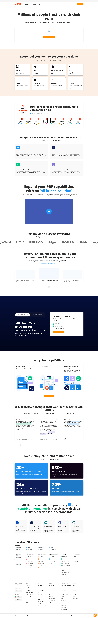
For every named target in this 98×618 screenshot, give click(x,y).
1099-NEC (44, 601)
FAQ (63, 596)
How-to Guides (63, 607)
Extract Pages (30, 561)
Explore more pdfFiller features (48, 263)
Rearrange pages (31, 559)
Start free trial (58, 332)
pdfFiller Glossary (64, 609)
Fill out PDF (64, 558)
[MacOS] (18, 591)
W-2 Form (39, 597)
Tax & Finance (52, 600)
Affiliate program (29, 596)
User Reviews (63, 605)
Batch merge (30, 565)
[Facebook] (15, 616)
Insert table (64, 574)
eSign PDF (41, 549)
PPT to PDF (53, 558)
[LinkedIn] (21, 616)
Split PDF (29, 556)
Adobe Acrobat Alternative (66, 585)
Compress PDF (18, 547)
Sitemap (62, 602)
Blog (62, 596)
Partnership (28, 602)
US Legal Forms (75, 587)
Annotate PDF (65, 568)
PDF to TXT (41, 567)
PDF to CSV (41, 558)
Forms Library (40, 585)
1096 (43, 599)
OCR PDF (17, 561)
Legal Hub (28, 590)
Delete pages (64, 556)
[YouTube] (27, 616)
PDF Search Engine (41, 588)
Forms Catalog (40, 592)
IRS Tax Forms (40, 594)
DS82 (41, 599)
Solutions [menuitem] (27, 4)
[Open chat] (95, 615)
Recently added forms (42, 605)
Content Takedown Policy (48, 615)
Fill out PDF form (54, 549)
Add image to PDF (65, 572)
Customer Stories (64, 603)
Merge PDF (18, 549)
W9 (42, 597)
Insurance (51, 592)
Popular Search (40, 596)
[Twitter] (18, 616)
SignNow (74, 585)
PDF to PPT (41, 559)
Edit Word (64, 570)
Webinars (62, 598)
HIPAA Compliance (29, 594)
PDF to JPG (41, 561)
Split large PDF (30, 567)
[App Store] (18, 600)
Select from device (49, 37)
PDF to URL (41, 565)
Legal (50, 602)
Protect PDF (53, 547)
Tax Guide (39, 607)
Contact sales (75, 596)
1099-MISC (40, 601)
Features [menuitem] (34, 4)
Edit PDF (29, 547)
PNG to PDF (53, 563)
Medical (50, 594)
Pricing (27, 587)
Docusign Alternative (65, 588)
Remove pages (30, 563)
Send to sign (76, 559)
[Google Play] (18, 597)
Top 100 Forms (40, 587)
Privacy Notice (41, 615)
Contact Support (76, 598)
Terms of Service (33, 615)
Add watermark (65, 567)
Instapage (74, 590)
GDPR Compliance (29, 592)
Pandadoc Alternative (65, 587)
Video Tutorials (63, 600)
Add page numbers (65, 563)
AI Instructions (63, 611)
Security (27, 600)
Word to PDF (41, 547)
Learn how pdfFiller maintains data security (48, 516)
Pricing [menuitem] (39, 4)
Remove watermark (66, 565)
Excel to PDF (53, 559)
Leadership (28, 588)
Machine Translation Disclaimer (30, 598)
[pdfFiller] (19, 4)
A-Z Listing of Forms (41, 590)
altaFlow (74, 588)
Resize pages (18, 564)
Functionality (51, 585)
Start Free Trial (80, 4)
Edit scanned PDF (19, 562)
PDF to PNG (41, 563)
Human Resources (52, 598)
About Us (28, 585)
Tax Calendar (40, 603)
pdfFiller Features (52, 587)
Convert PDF (18, 559)
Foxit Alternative (64, 590)
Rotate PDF (64, 559)
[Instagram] (24, 616)
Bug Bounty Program (55, 615)
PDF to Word (30, 549)
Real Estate (51, 596)
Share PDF (76, 561)
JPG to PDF (53, 561)
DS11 (39, 599)
